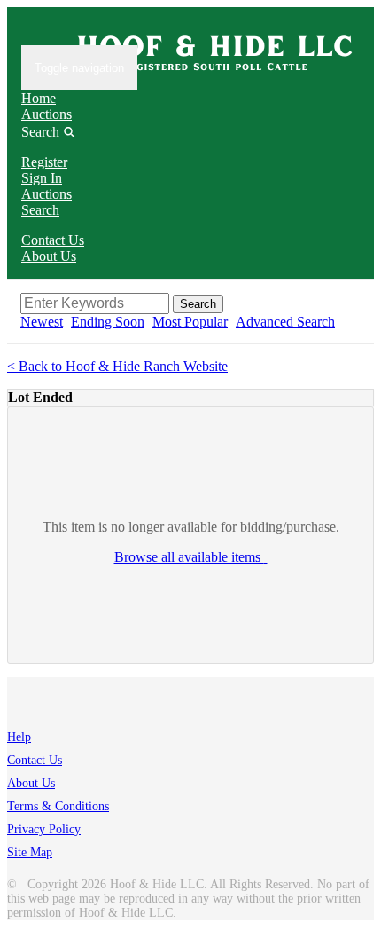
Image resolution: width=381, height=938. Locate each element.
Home (38, 98)
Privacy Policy (44, 829)
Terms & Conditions (58, 806)
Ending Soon (107, 321)
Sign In (41, 177)
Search (40, 209)
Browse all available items (189, 556)
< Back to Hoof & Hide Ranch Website (117, 366)
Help (19, 737)
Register (44, 161)
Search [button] (42, 131)
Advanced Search (285, 321)
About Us (48, 256)
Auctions (46, 114)
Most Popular (190, 321)
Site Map (29, 852)
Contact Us (52, 240)
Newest (41, 321)
